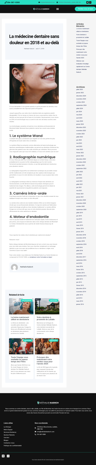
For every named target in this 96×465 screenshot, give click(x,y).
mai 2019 (79, 219)
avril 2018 (79, 254)
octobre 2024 (80, 102)
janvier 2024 (80, 124)
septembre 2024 (81, 105)
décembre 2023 (81, 127)
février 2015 (80, 285)
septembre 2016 (81, 260)
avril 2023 (79, 146)
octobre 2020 (80, 206)
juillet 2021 (79, 184)
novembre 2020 (81, 203)
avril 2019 (79, 222)
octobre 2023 (80, 134)
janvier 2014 (80, 304)
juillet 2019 (79, 213)
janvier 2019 (80, 232)
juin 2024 (79, 112)
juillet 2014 (79, 295)
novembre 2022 (81, 162)
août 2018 (79, 247)
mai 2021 (79, 191)
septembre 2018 (81, 244)
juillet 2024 (79, 108)
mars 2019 (79, 225)
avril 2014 (79, 298)
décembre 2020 (81, 200)
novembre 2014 (81, 292)
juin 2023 (79, 140)
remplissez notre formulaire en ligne (41, 257)
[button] (58, 9)
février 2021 (80, 194)
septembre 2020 (81, 210)
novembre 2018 (81, 238)
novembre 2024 (81, 99)
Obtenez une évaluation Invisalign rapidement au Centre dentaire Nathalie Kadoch (83, 66)
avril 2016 (79, 263)
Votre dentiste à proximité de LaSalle (46, 318)
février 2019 (80, 228)
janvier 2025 (80, 93)
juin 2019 (79, 216)
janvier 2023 (80, 156)
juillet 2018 (79, 251)
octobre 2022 (80, 165)
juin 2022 (79, 175)
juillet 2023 (79, 137)
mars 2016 (79, 266)
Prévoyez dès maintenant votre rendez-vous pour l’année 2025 (45, 360)
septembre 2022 (81, 168)
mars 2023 (79, 149)
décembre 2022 (81, 159)
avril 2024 (79, 118)
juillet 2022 (79, 172)
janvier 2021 (80, 197)
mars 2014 (79, 301)
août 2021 (79, 181)
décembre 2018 (81, 235)
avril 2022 (79, 178)
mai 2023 (79, 143)
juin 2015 (79, 282)
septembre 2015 (81, 276)
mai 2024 (79, 115)
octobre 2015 (80, 273)
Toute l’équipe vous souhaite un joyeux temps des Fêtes (19, 359)
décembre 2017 (81, 257)
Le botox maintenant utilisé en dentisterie (20, 318)
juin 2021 (79, 187)
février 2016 (80, 270)
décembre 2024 (81, 96)
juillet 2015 (79, 279)
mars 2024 (79, 121)
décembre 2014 (81, 288)
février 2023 (80, 153)
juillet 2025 (79, 89)
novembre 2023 (81, 131)
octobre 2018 (80, 241)
